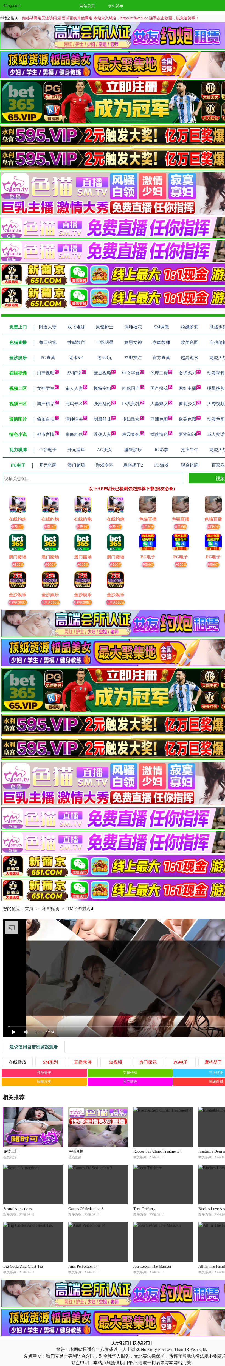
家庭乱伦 (74, 434)
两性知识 (187, 434)
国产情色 (130, 1081)
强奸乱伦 (102, 403)
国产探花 (159, 388)
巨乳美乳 (131, 403)
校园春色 (131, 434)
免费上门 (17, 526)
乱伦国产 (131, 388)
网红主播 (187, 388)
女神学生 (45, 388)
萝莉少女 (187, 403)
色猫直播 (76, 1151)
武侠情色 (159, 434)
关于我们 (120, 1343)
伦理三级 (159, 373)
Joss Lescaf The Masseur (152, 1266)
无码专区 (74, 403)
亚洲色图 (159, 419)
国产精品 (45, 403)
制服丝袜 (102, 419)
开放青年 (44, 1073)
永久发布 (115, 5)
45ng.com (12, 5)
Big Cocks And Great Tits (23, 1266)
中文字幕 (131, 373)
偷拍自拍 (45, 419)
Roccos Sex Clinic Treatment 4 (157, 1151)
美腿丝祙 (130, 1073)
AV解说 (74, 373)
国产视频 (45, 373)
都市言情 (45, 434)
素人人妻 (74, 388)
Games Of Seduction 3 (85, 1209)
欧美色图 (187, 419)
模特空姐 (102, 388)
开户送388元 (17, 602)
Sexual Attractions (17, 1209)
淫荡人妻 (102, 434)
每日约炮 (147, 526)
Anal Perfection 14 (83, 1266)
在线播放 (17, 1062)
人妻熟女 (159, 403)
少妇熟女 (131, 419)
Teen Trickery (144, 1209)
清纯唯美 (74, 419)
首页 (29, 908)
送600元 (18, 564)
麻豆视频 (102, 373)
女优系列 (187, 373)
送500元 (148, 564)
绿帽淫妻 (44, 1081)
